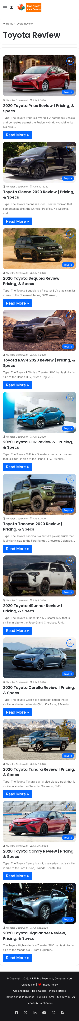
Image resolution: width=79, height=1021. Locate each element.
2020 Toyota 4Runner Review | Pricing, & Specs (32, 608)
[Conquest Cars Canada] (28, 7)
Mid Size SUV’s (66, 996)
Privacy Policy (50, 984)
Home (9, 23)
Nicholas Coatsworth (17, 100)
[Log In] (11, 9)
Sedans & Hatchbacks (40, 1003)
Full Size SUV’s (45, 996)
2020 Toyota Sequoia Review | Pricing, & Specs (32, 281)
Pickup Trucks (57, 990)
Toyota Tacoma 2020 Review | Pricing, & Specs (32, 526)
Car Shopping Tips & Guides (30, 990)
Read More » (17, 135)
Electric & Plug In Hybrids (19, 996)
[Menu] (5, 9)
